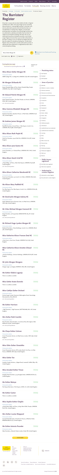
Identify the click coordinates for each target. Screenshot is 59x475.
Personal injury (44, 143)
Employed (43, 76)
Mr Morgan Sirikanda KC (11, 83)
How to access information (40, 464)
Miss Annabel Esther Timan (12, 370)
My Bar (36, 1)
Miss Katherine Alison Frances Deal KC (17, 236)
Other (42, 138)
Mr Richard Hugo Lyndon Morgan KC (16, 223)
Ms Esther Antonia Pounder (12, 426)
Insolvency (43, 120)
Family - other (44, 115)
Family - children (44, 113)
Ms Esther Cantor (9, 393)
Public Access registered (46, 166)
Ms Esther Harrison (9, 305)
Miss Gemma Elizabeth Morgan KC (15, 109)
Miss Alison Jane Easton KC (12, 146)
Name (14, 56)
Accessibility (54, 1)
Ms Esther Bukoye (9, 382)
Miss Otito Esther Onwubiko (13, 345)
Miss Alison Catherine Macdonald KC (16, 172)
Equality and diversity (27, 448)
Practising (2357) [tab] (8, 64)
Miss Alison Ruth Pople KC (12, 134)
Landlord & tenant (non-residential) (48, 128)
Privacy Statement (33, 462)
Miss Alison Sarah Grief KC (12, 158)
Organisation (20, 56)
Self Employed (44, 78)
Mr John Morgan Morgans (12, 262)
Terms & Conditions (25, 462)
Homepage (11, 11)
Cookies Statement (42, 462)
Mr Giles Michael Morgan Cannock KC (17, 209)
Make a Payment (42, 1)
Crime (42, 103)
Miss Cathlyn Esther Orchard (13, 291)
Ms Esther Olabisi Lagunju (12, 273)
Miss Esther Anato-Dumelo (12, 282)
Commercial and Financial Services (48, 95)
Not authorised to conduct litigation (48, 177)
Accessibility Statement (51, 464)
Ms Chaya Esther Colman (12, 331)
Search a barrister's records (26, 11)
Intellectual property (45, 123)
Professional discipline (45, 148)
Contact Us (47, 450)
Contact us (31, 1)
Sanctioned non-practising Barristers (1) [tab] (14, 66)
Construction (43, 100)
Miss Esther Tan (8, 358)
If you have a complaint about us (27, 464)
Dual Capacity (44, 73)
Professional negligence (46, 150)
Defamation (43, 105)
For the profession (19, 6)
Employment (43, 108)
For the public (35, 6)
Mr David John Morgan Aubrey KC (15, 197)
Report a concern (23, 1)
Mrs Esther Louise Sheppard (13, 414)
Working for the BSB (27, 450)
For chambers (27, 6)
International (43, 125)
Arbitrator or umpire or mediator (47, 88)
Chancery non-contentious (46, 93)
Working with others (27, 449)
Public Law (43, 153)
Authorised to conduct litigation (47, 175)
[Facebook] (3, 462)
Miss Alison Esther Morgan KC (14, 72)
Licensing (43, 133)
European (43, 110)
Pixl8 (56, 471)
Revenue (43, 155)
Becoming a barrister (45, 6)
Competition (43, 98)
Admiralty (43, 85)
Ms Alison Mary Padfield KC (13, 185)
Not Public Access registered (46, 164)
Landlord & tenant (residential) (47, 130)
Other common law (45, 140)
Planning (43, 145)
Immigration (43, 118)
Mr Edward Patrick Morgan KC (14, 95)
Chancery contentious (45, 90)
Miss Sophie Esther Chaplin (12, 402)
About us (54, 6)
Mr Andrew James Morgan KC (13, 121)
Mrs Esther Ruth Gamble (11, 317)
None (42, 135)
